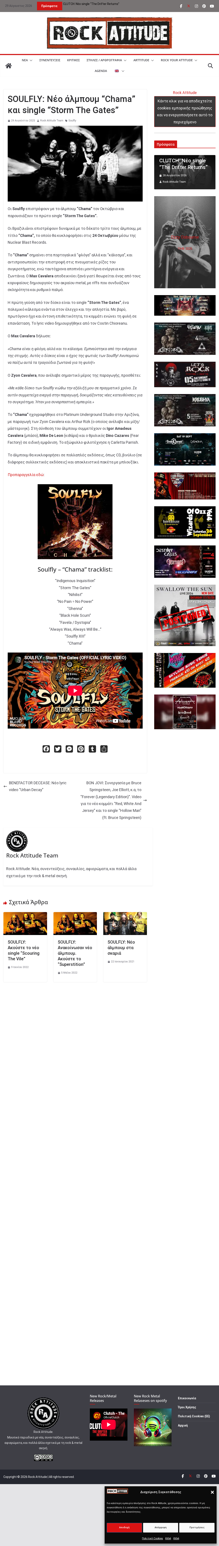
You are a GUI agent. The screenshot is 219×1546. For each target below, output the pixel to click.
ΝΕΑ (25, 60)
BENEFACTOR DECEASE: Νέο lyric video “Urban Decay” (38, 786)
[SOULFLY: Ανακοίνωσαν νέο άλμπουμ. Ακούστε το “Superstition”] (75, 915)
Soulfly (72, 120)
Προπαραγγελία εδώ (26, 474)
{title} (168, 1538)
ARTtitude (141, 60)
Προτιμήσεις (196, 1527)
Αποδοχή (124, 1527)
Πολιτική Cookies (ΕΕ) (194, 1416)
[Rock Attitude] (8, 66)
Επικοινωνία (187, 1398)
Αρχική (183, 1425)
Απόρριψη (161, 1527)
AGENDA (101, 71)
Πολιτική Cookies (152, 1538)
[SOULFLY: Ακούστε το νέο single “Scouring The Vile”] (25, 915)
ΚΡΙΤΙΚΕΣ (73, 60)
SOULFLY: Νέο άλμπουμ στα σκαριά (121, 948)
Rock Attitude (185, 92)
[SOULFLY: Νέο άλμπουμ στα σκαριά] (125, 915)
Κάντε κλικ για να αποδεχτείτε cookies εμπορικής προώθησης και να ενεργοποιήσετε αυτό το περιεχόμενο (184, 111)
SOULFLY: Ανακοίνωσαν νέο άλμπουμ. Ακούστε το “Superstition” (75, 953)
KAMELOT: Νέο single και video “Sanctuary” (92, 4)
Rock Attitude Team (51, 120)
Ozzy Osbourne (185, 237)
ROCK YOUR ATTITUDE (177, 60)
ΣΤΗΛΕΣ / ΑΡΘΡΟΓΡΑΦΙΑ (104, 60)
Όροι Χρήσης (187, 1407)
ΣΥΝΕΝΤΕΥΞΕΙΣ (49, 60)
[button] (212, 1492)
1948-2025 (185, 248)
